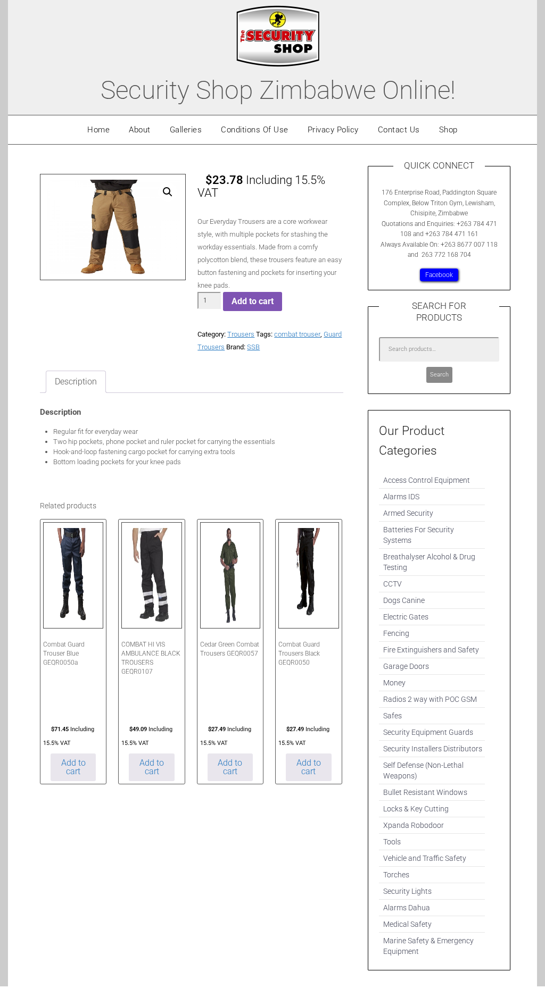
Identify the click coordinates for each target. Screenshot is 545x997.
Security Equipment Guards (428, 732)
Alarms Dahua (406, 907)
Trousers (240, 334)
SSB (253, 347)
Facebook (439, 275)
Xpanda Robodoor (413, 825)
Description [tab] (76, 381)
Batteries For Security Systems (418, 534)
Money (394, 682)
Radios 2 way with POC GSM (430, 699)
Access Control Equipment (426, 480)
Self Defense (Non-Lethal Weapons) (423, 770)
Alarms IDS (401, 496)
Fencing (396, 633)
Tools (392, 841)
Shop (448, 130)
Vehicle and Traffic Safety (424, 858)
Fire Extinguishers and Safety (431, 650)
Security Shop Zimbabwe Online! (278, 90)
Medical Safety (407, 924)
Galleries (186, 130)
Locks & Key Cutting (416, 809)
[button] (167, 192)
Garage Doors (406, 666)
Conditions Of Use (254, 130)
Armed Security (408, 513)
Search (439, 374)
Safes (392, 715)
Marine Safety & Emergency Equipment (428, 946)
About (140, 130)
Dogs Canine (404, 600)
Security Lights (407, 891)
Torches (396, 874)
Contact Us (399, 130)
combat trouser (297, 334)
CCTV (392, 584)
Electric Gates (405, 617)
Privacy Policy (333, 130)
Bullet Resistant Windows (425, 792)
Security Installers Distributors (432, 748)
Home (98, 130)
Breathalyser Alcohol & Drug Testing (429, 562)
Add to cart (253, 301)
